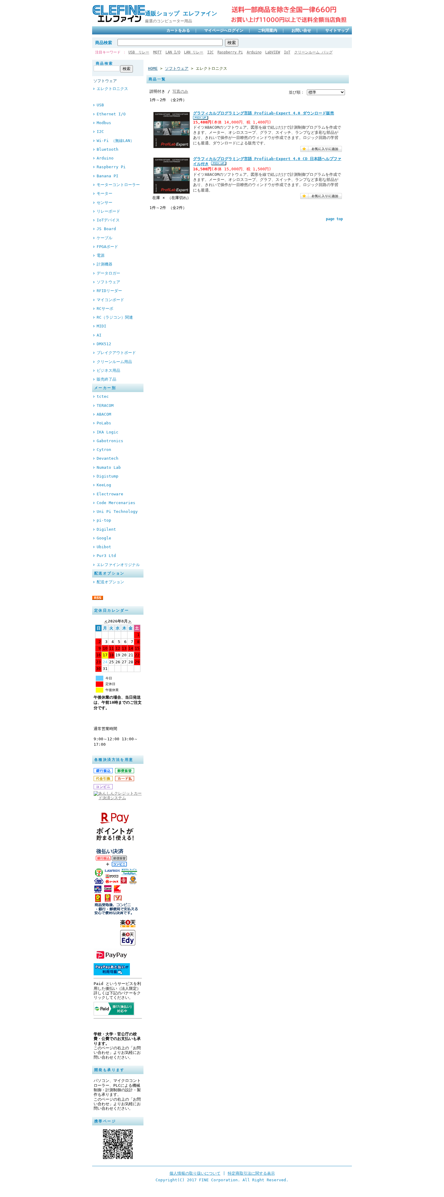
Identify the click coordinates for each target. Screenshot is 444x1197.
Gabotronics (110, 441)
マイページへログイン (223, 30)
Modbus (104, 123)
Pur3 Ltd (106, 555)
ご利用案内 (267, 30)
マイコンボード (110, 300)
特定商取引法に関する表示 (251, 1173)
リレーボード (108, 211)
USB (100, 105)
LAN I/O (173, 52)
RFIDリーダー (109, 290)
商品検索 (103, 42)
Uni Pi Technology (117, 511)
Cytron (104, 449)
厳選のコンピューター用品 (168, 21)
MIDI (101, 326)
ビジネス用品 (108, 370)
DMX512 (104, 344)
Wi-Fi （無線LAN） (115, 140)
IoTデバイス (108, 220)
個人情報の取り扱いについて (194, 1173)
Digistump (107, 476)
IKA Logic (107, 432)
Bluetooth (107, 149)
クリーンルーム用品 (114, 361)
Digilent (106, 529)
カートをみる (178, 30)
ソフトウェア (105, 81)
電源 (101, 255)
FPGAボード (107, 246)
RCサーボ (105, 308)
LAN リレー (193, 52)
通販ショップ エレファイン (184, 13)
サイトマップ (337, 30)
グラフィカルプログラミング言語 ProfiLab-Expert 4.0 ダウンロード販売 (263, 113)
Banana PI (107, 176)
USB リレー (138, 52)
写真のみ (180, 91)
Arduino (254, 52)
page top (334, 219)
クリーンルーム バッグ (313, 52)
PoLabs (104, 423)
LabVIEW (272, 52)
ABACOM (104, 414)
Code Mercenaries (116, 502)
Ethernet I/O (111, 114)
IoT (287, 52)
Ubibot (104, 547)
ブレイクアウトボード (116, 352)
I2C (210, 52)
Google (104, 538)
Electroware (110, 494)
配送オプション (110, 582)
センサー (104, 202)
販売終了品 (106, 379)
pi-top (104, 520)
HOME (153, 68)
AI (99, 335)
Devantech (107, 458)
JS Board (106, 229)
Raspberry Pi (230, 52)
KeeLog (104, 485)
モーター (104, 193)
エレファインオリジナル (118, 564)
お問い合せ (301, 30)
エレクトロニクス (112, 88)
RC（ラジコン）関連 (115, 317)
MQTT (157, 52)
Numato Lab (109, 467)
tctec (103, 396)
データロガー (108, 273)
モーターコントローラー (118, 184)
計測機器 (104, 264)
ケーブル (104, 238)
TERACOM (105, 405)
